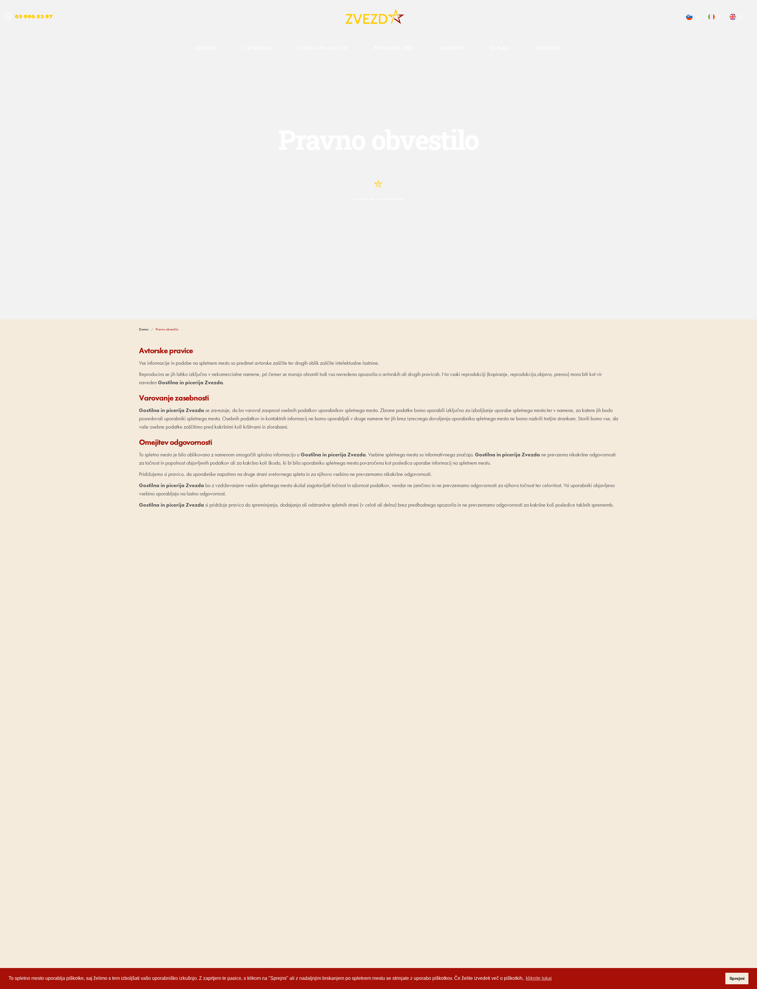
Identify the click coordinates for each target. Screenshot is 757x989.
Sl (697, 16)
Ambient (453, 48)
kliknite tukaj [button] (539, 978)
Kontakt (548, 48)
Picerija (605, 852)
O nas (500, 48)
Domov (206, 48)
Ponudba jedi (394, 48)
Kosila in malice (323, 48)
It (719, 16)
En (741, 16)
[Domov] (374, 16)
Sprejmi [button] (737, 978)
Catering (257, 48)
